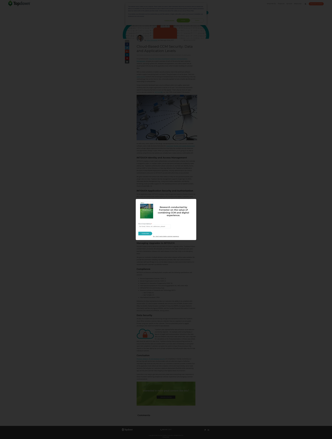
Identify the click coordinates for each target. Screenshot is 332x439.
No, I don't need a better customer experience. (166, 236)
